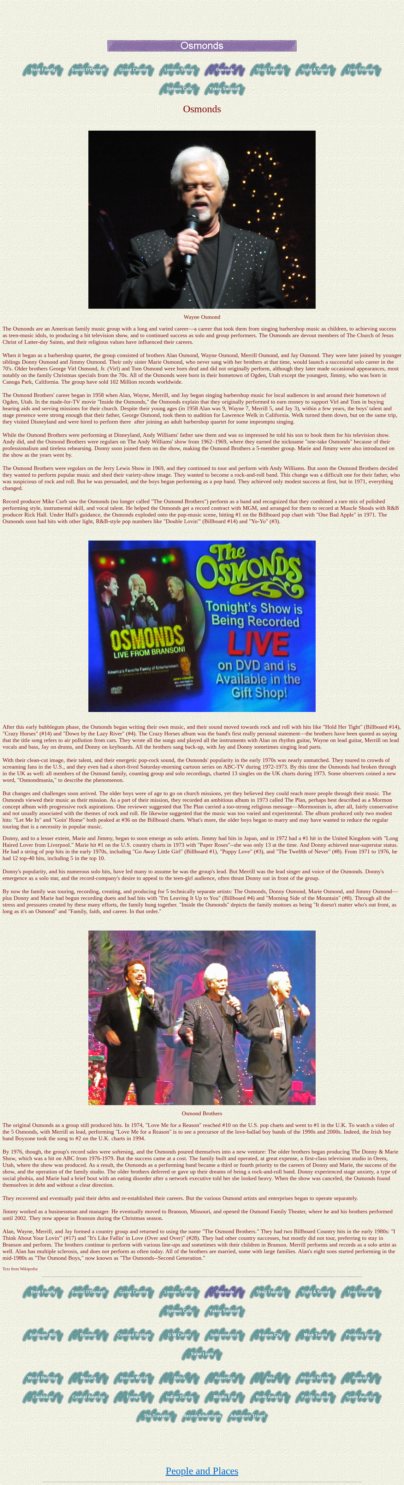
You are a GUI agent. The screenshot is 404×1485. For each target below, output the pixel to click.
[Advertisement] (202, 17)
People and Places (202, 1470)
